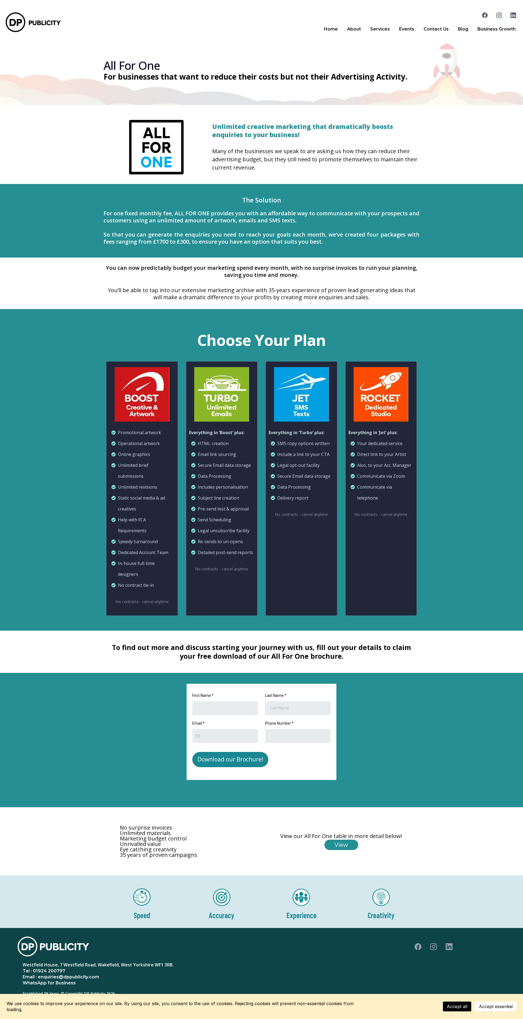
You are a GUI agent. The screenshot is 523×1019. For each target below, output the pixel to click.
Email (198, 723)
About (354, 29)
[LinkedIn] (513, 15)
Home (331, 29)
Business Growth (497, 29)
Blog (463, 29)
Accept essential (496, 1006)
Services (380, 29)
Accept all (457, 1006)
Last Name (275, 695)
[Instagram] (499, 15)
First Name (203, 695)
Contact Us (436, 29)
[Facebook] (485, 15)
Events (406, 29)
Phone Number (279, 723)
